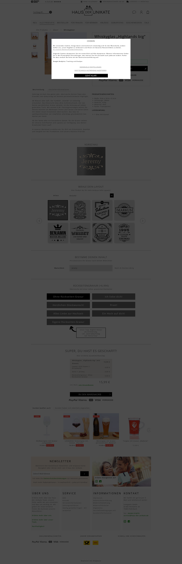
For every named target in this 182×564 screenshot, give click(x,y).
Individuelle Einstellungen (90, 67)
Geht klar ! (91, 75)
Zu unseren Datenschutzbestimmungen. (68, 49)
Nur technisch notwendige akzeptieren (90, 70)
